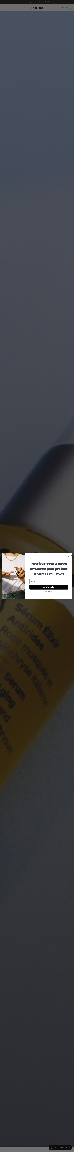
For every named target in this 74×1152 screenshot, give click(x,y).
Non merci (48, 591)
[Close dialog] (69, 555)
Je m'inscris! (48, 587)
